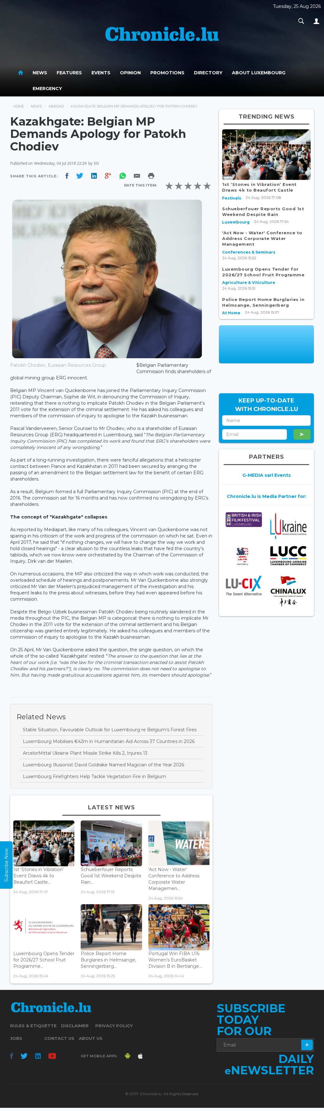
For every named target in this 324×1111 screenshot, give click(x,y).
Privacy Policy (114, 1025)
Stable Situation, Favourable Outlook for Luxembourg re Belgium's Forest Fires (109, 730)
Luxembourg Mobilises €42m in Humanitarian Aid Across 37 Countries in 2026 (109, 741)
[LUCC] (288, 556)
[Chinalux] (288, 591)
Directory (208, 73)
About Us (91, 1038)
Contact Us (59, 1038)
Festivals (231, 198)
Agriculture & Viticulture (248, 282)
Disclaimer (75, 1025)
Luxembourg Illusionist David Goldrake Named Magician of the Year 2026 (103, 765)
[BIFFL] (243, 519)
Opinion (130, 73)
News (40, 73)
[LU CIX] (243, 585)
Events (100, 73)
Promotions (167, 73)
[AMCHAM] (243, 556)
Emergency (47, 88)
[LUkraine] (288, 525)
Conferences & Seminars (248, 252)
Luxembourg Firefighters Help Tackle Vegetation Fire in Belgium (94, 776)
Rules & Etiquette (33, 1025)
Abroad (56, 106)
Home (18, 106)
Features (69, 73)
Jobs (16, 1038)
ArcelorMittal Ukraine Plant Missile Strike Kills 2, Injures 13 (85, 753)
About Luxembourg (258, 73)
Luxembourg (236, 222)
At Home (231, 312)
